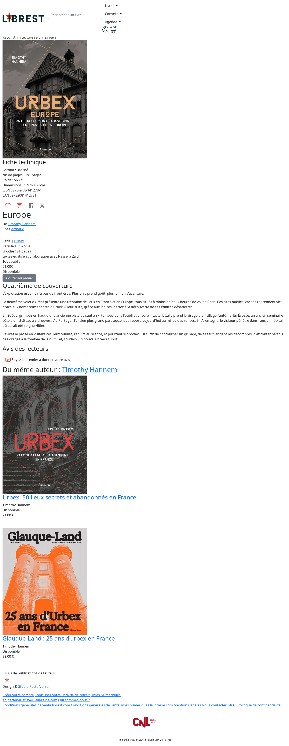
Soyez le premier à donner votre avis (40, 359)
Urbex (19, 241)
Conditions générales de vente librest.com (36, 705)
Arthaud (17, 229)
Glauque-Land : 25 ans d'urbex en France (59, 638)
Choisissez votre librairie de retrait (62, 695)
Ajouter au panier (19, 278)
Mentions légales (187, 705)
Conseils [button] (112, 13)
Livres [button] (110, 5)
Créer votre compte (18, 695)
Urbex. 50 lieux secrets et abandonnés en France (69, 497)
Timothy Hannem (22, 224)
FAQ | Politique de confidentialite (254, 705)
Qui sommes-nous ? (74, 700)
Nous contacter (214, 705)
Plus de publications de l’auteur (30, 673)
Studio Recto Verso (33, 686)
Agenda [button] (111, 21)
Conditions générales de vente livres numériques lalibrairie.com (122, 705)
